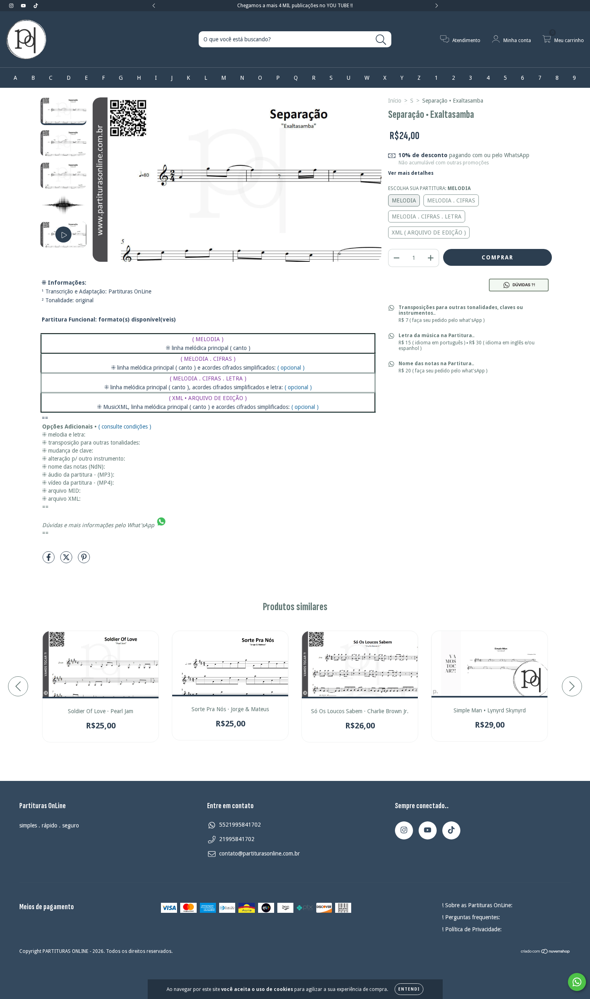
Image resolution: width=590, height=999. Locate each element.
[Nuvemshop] (546, 952)
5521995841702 (240, 824)
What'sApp (140, 525)
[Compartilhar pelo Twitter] (67, 561)
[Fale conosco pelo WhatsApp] (577, 982)
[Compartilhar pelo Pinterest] (84, 561)
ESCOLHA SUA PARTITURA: (429, 188)
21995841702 (236, 839)
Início (394, 100)
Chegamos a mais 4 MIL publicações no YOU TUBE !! (295, 5)
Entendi (409, 989)
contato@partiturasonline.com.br (259, 853)
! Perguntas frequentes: (471, 917)
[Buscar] (381, 39)
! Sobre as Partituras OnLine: (477, 905)
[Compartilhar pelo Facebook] (49, 561)
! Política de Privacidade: (472, 929)
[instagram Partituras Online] (12, 5)
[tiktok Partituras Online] (36, 5)
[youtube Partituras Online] (24, 5)
